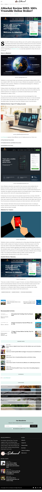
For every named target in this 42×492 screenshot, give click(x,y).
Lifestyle (16, 13)
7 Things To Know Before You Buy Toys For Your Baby (22, 332)
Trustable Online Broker (26, 292)
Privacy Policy (27, 428)
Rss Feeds (23, 448)
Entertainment (4, 333)
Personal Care (4, 335)
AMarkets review (15, 48)
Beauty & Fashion (4, 316)
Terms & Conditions (25, 450)
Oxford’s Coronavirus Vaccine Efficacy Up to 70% (21, 323)
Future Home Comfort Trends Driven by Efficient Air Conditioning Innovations (23, 362)
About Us (23, 440)
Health (2, 324)
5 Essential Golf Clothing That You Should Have (22, 314)
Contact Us (23, 443)
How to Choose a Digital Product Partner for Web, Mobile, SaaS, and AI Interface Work (23, 347)
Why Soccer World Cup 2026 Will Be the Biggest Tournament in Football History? (23, 352)
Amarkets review (15, 292)
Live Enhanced (4, 137)
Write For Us (24, 453)
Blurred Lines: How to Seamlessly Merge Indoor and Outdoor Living (21, 357)
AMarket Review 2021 (6, 292)
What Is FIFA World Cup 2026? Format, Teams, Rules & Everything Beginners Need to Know (22, 368)
